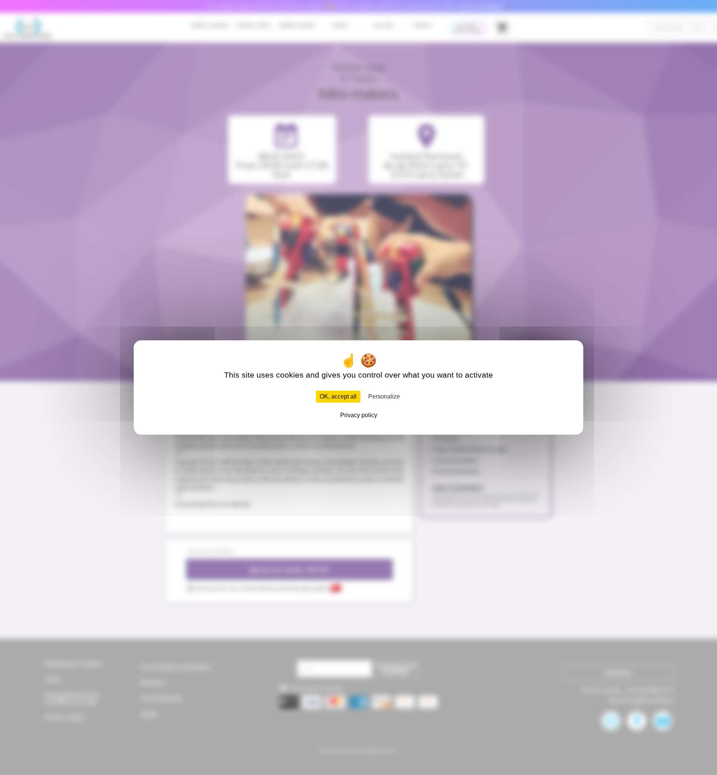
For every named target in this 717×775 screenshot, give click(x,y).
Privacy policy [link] (358, 415)
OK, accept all (338, 396)
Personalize (384, 396)
